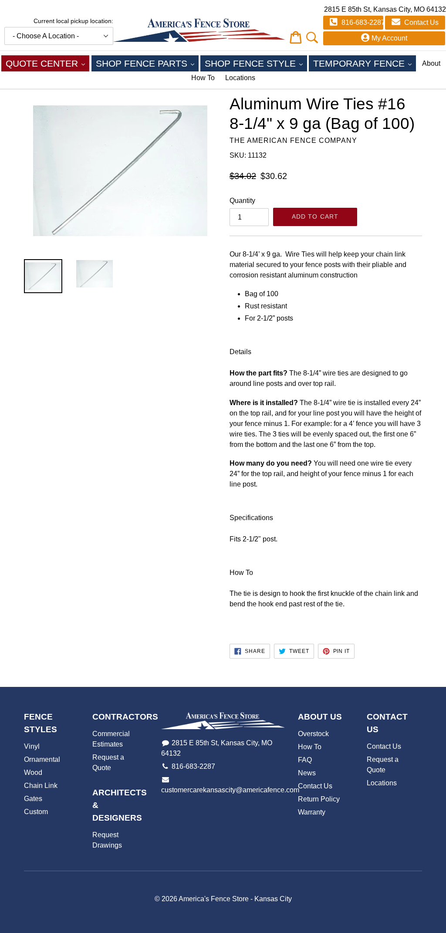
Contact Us (420, 22)
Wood (33, 772)
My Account (389, 38)
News (307, 773)
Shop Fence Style (256, 63)
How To (203, 77)
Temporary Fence (364, 63)
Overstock (313, 733)
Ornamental (42, 759)
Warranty (311, 812)
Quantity (242, 200)
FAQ (305, 760)
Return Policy (319, 799)
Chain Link (40, 785)
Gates (33, 798)
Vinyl (32, 746)
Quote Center (47, 63)
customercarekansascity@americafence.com (230, 790)
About (431, 63)
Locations (240, 77)
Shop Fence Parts (147, 63)
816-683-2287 (361, 22)
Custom (36, 811)
